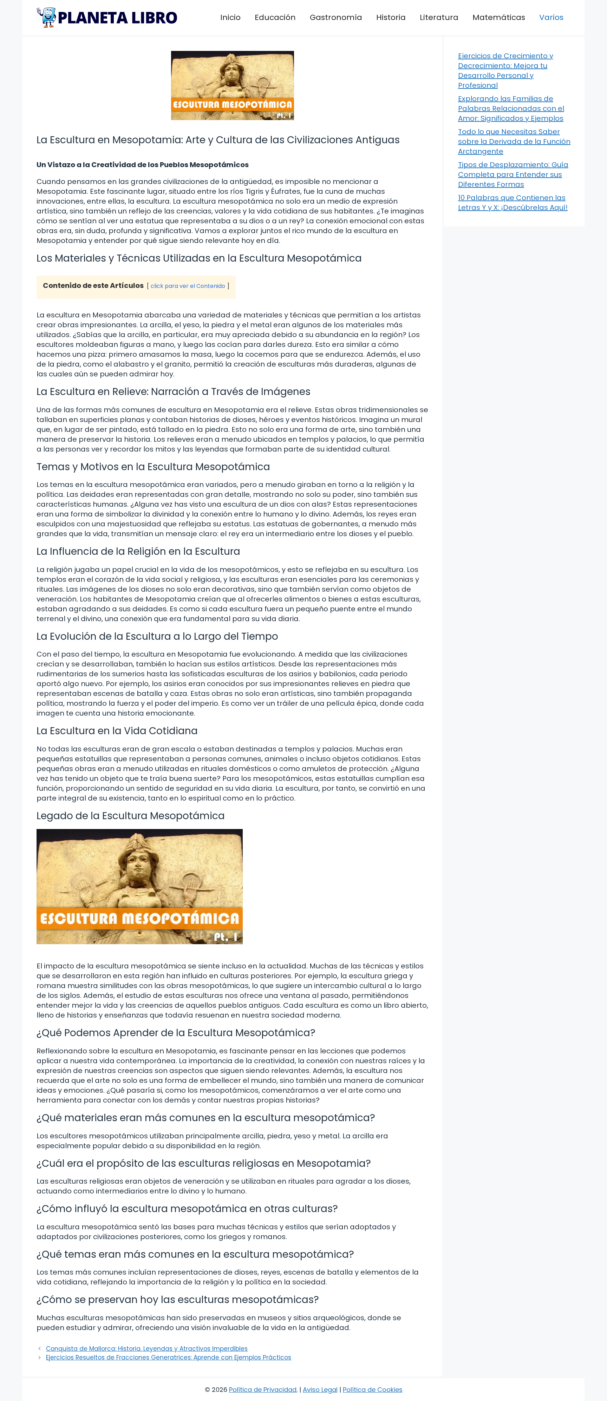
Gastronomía (336, 17)
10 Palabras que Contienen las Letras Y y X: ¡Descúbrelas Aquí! (513, 202)
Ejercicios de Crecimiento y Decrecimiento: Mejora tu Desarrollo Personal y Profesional (505, 70)
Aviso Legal (320, 1389)
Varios (551, 17)
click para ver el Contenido (188, 286)
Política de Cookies (373, 1389)
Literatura (439, 17)
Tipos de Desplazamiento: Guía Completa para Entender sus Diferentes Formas (513, 174)
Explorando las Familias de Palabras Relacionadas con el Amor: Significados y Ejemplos (511, 108)
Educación (275, 17)
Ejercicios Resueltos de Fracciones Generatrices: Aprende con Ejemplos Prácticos (168, 1357)
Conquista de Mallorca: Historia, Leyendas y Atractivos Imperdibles (147, 1348)
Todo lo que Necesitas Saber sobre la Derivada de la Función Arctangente (514, 141)
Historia (391, 17)
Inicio (230, 17)
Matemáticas (498, 17)
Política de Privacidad (262, 1389)
